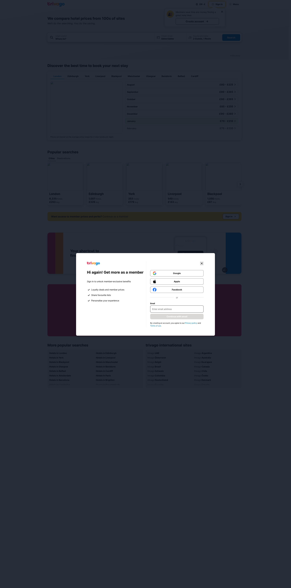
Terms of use (155, 326)
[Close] (202, 263)
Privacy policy (191, 323)
